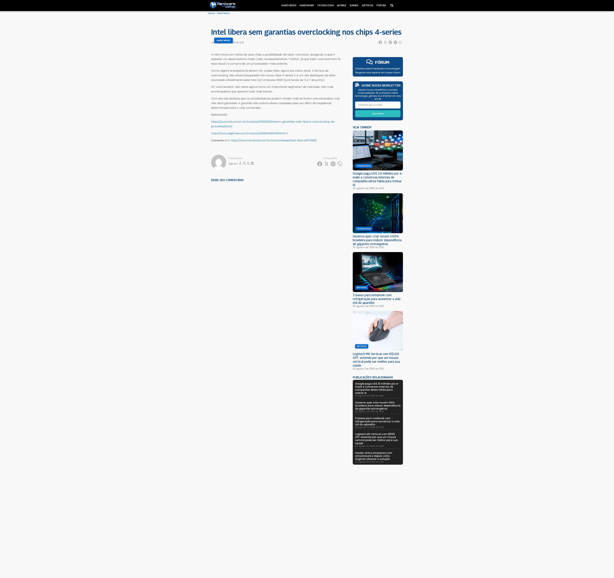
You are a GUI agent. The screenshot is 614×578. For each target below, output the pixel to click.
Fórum (381, 5)
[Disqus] (278, 229)
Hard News (288, 5)
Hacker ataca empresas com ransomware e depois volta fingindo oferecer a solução (373, 456)
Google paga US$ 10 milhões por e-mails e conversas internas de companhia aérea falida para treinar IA (378, 179)
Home (211, 13)
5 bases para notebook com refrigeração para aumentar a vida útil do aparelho (376, 299)
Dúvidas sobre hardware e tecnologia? (377, 68)
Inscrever (378, 113)
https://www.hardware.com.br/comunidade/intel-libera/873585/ (274, 140)
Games (354, 5)
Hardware (307, 5)
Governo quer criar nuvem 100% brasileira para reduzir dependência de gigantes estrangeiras (377, 240)
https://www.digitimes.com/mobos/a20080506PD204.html (249, 133)
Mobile (341, 5)
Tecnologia (325, 5)
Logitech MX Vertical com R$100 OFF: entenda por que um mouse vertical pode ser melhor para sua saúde (376, 359)
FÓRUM (382, 62)
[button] (380, 42)
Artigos (367, 5)
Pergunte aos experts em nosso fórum (377, 72)
